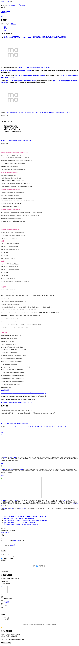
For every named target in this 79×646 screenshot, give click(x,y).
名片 (5, 30)
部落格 (5, 29)
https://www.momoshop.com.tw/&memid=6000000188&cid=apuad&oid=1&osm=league (23, 393)
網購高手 (5, 12)
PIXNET (28, 624)
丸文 (4, 475)
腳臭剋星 (13, 457)
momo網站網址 (5, 390)
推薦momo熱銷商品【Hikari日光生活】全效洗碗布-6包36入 (20, 518)
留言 (18, 540)
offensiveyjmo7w (5, 532)
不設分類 (13, 24)
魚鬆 (2, 475)
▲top (2, 548)
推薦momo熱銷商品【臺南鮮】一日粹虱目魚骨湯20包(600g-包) (21, 524)
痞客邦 (15, 540)
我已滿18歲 (3, 643)
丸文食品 (14, 500)
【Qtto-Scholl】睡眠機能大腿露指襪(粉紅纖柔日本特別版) (34, 67)
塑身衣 (2, 463)
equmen (11, 469)
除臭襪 (4, 457)
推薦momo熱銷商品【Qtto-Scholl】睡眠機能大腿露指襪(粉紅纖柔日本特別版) (35, 37)
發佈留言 (3, 560)
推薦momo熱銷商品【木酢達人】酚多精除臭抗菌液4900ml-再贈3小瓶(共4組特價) (25, 520)
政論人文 (12, 545)
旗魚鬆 (64, 500)
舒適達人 (11, 508)
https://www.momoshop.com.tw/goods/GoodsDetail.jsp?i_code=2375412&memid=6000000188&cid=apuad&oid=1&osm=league (38, 112)
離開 (9, 643)
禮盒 (74, 503)
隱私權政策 (48, 624)
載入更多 (3, 550)
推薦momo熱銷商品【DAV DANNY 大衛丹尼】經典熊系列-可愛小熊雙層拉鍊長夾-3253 (27, 516)
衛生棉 (4, 508)
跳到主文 (3, 16)
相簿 (5, 27)
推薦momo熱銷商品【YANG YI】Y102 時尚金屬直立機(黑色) (20, 522)
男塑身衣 (21, 469)
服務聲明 (54, 624)
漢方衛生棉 (22, 508)
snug (2, 432)
